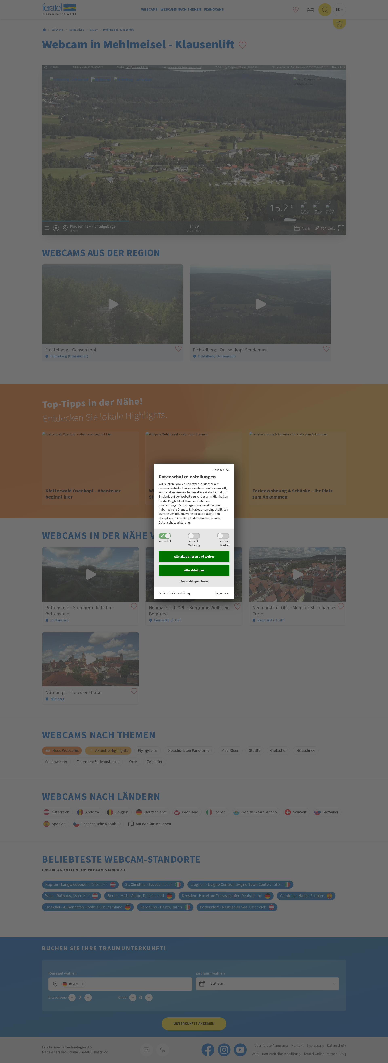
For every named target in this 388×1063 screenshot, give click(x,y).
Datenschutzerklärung (174, 522)
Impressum (222, 593)
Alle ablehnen (194, 570)
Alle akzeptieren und (194, 556)
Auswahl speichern (194, 581)
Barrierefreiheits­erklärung (174, 593)
